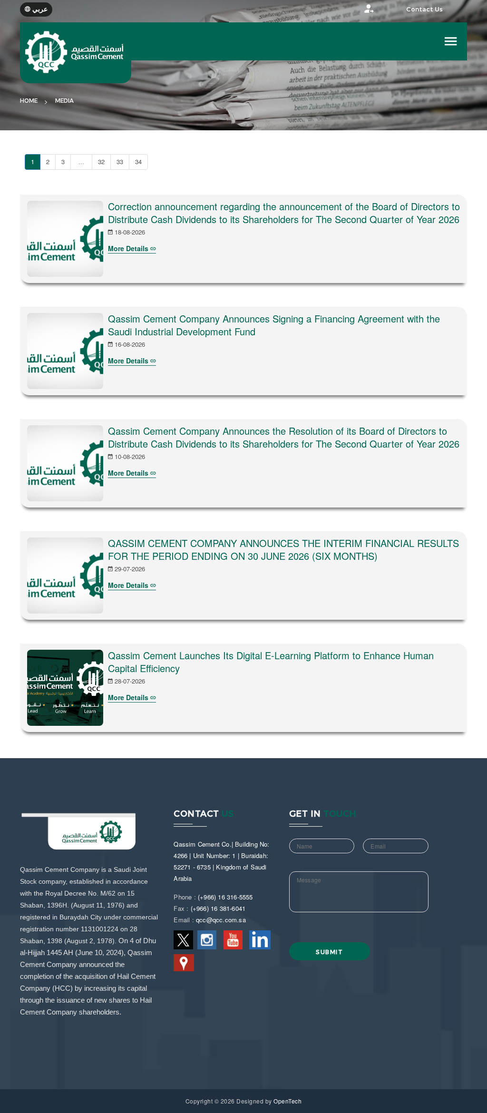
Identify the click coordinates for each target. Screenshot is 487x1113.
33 (120, 161)
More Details (129, 248)
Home (29, 101)
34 (138, 161)
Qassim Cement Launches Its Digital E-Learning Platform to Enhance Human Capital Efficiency (271, 661)
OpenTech (287, 1101)
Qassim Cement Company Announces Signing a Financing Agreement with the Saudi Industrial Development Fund (274, 325)
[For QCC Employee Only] (359, 11)
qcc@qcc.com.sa (221, 919)
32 (101, 161)
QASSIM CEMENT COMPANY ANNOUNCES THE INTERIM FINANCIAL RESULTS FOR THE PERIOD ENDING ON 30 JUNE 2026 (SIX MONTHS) (283, 549)
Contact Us (424, 9)
